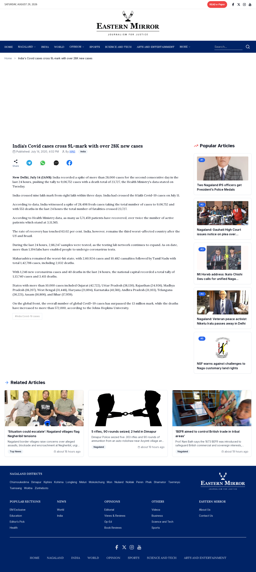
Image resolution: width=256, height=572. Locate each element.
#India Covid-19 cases (27, 316)
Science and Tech (162, 521)
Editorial (109, 509)
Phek (149, 482)
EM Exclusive (17, 509)
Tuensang (16, 488)
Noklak (130, 482)
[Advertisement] (128, 101)
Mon (109, 482)
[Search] (248, 46)
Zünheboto (41, 488)
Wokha (28, 488)
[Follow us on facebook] (233, 4)
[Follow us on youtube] (250, 4)
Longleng (71, 482)
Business (157, 515)
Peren (139, 482)
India (45, 47)
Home (8, 47)
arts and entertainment (155, 47)
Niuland (119, 482)
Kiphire (48, 482)
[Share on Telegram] (29, 163)
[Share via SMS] (56, 163)
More (184, 46)
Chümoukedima (19, 482)
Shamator (160, 482)
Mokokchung (97, 482)
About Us (204, 509)
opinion (75, 46)
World (59, 47)
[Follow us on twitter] (238, 4)
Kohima (59, 482)
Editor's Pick (17, 521)
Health (14, 527)
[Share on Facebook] (69, 163)
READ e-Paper (217, 4)
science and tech (118, 47)
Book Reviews (113, 527)
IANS (72, 151)
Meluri (83, 482)
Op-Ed (108, 521)
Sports (156, 527)
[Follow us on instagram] (244, 4)
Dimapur (36, 482)
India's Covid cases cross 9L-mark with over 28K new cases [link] (55, 58)
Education (16, 515)
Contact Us (206, 515)
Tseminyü (174, 482)
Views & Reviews (114, 515)
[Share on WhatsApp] (43, 163)
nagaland (25, 46)
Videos (156, 509)
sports (95, 47)
